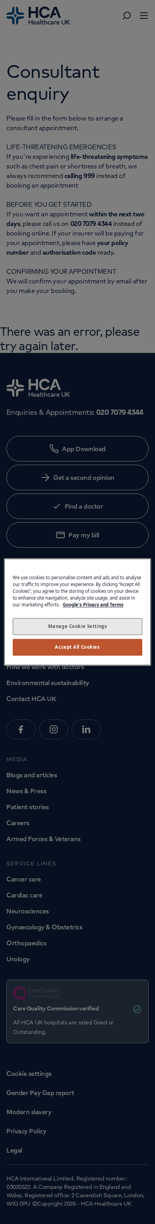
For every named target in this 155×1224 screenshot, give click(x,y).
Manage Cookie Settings (77, 627)
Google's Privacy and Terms (93, 605)
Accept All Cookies (77, 647)
